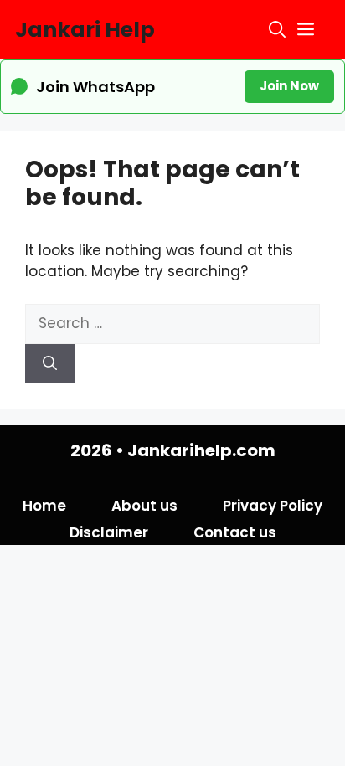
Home (44, 506)
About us (144, 506)
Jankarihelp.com (201, 450)
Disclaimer (109, 532)
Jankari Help (85, 29)
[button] (277, 30)
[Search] (50, 364)
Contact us (234, 532)
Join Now (289, 86)
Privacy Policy (272, 506)
